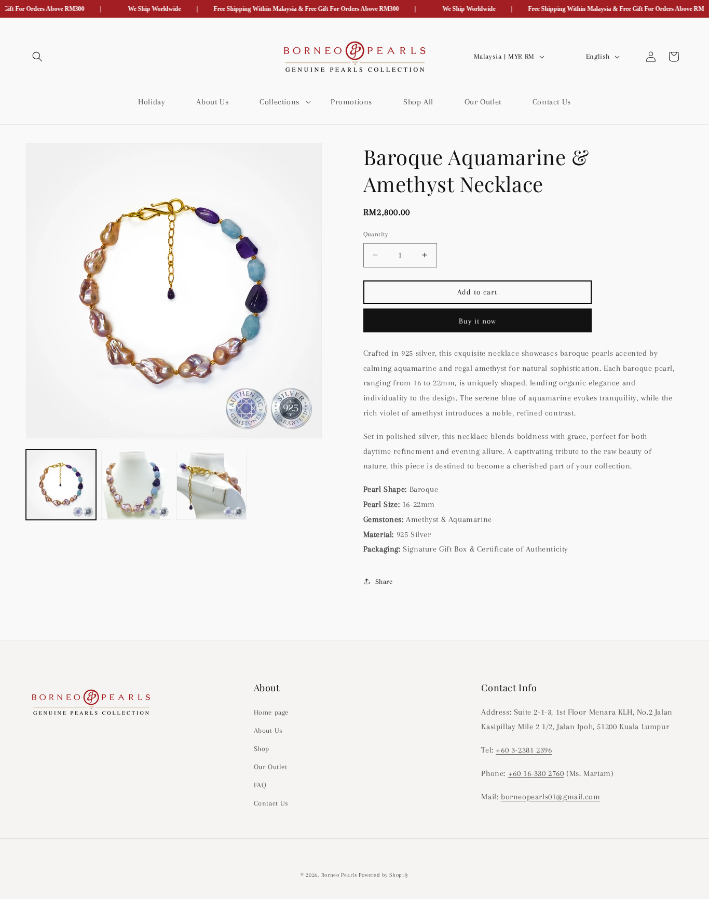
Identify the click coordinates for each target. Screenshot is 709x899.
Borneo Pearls (339, 874)
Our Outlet (271, 767)
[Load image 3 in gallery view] (211, 484)
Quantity (375, 234)
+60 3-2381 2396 (524, 750)
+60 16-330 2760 (536, 772)
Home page (271, 712)
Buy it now (477, 321)
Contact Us (271, 803)
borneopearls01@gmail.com (550, 796)
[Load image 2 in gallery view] (136, 484)
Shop (261, 748)
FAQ (260, 785)
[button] (37, 56)
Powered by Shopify (383, 874)
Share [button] (384, 581)
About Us (268, 730)
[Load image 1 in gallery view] (61, 484)
